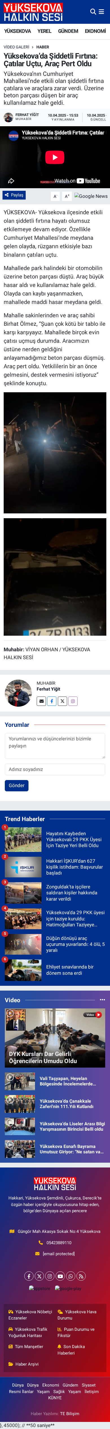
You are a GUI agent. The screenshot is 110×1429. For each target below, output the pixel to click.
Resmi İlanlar (21, 1391)
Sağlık (59, 1391)
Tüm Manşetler (29, 1346)
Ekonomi (50, 1385)
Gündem (70, 1385)
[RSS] (81, 1276)
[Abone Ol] (91, 196)
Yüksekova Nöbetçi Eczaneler (30, 1315)
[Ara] (93, 11)
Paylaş (17, 195)
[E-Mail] (41, 701)
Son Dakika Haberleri (71, 1349)
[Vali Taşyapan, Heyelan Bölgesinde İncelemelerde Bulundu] (20, 1081)
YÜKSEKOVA (17, 31)
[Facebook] (51, 701)
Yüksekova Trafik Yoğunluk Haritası (28, 1332)
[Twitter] (62, 701)
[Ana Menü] (101, 11)
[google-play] (68, 1290)
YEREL (44, 31)
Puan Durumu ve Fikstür (76, 1332)
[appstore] (39, 1290)
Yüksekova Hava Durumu (77, 1315)
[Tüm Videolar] (102, 1000)
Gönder (17, 785)
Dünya (18, 1385)
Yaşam (43, 1391)
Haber (42, 47)
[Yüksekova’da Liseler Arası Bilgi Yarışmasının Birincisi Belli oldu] (20, 1126)
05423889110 (59, 1242)
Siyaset (89, 1385)
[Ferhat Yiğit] (18, 692)
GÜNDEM (68, 31)
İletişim (92, 1391)
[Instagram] (73, 701)
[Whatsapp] (70, 1276)
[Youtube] (60, 1276)
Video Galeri (16, 47)
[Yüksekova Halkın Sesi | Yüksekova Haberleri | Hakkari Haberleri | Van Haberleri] (33, 11)
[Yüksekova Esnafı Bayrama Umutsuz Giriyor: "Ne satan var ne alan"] (20, 1148)
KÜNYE (55, 1397)
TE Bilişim (69, 1413)
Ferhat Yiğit (48, 689)
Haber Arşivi (27, 1364)
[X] (39, 1276)
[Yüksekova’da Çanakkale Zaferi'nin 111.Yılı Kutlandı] (20, 1103)
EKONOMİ (95, 31)
